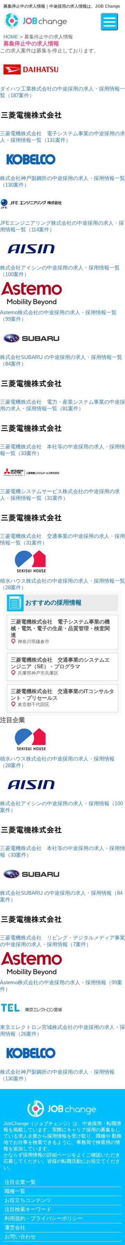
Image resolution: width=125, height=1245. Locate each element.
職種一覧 (15, 1191)
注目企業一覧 (20, 1182)
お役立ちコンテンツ (28, 1200)
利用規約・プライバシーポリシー (44, 1218)
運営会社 (15, 1227)
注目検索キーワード (28, 1209)
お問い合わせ (20, 1236)
